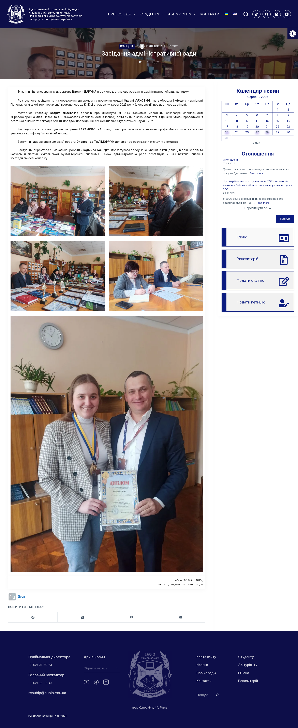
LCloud (243, 673)
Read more (257, 173)
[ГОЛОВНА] (140, 62)
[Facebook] (267, 14)
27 (257, 132)
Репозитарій (248, 681)
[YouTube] (287, 14)
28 (267, 132)
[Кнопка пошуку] (217, 695)
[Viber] (131, 617)
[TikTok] (256, 14)
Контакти (203, 681)
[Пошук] (245, 14)
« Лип (256, 143)
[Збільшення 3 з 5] (99, 246)
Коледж (126, 46)
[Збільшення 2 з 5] (198, 171)
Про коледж (206, 673)
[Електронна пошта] (180, 617)
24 (226, 132)
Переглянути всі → (257, 208)
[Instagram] (277, 14)
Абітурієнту (247, 665)
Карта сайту (206, 657)
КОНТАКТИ (210, 14)
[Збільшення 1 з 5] (99, 171)
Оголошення (231, 159)
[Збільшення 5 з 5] (198, 321)
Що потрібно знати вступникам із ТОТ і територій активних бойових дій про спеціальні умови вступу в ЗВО (257, 185)
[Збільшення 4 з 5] (198, 246)
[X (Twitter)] (82, 617)
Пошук (285, 219)
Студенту (246, 657)
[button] (292, 33)
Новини (202, 665)
